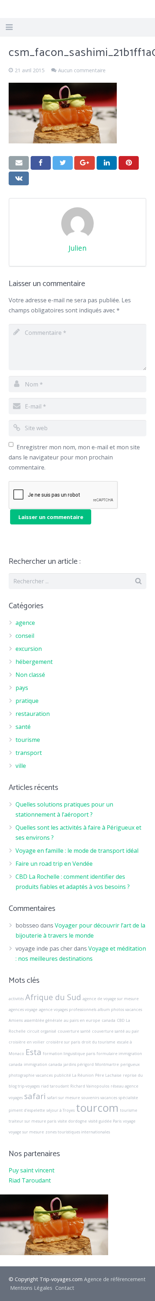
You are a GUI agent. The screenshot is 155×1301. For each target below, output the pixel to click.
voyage (129, 1121)
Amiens (16, 1020)
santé (23, 727)
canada (108, 1020)
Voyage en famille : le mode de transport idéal (76, 851)
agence (25, 623)
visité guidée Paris (104, 1121)
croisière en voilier (27, 1042)
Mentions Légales (31, 1287)
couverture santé (74, 1031)
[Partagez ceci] (41, 163)
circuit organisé (41, 1031)
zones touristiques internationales (77, 1131)
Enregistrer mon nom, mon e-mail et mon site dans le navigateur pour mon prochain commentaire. (74, 457)
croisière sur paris (63, 1042)
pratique (27, 701)
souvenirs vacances (99, 1097)
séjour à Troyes (60, 1110)
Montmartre (107, 1064)
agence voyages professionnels (67, 1009)
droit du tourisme (98, 1042)
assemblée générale (43, 1020)
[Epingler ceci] (129, 163)
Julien (77, 248)
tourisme (27, 740)
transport (28, 753)
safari (35, 1096)
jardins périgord (78, 1064)
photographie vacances (31, 1075)
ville (20, 766)
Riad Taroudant (30, 1180)
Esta (33, 1052)
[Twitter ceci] (63, 163)
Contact (64, 1287)
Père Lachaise (108, 1075)
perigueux (130, 1064)
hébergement (34, 662)
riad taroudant (55, 1086)
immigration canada (43, 1064)
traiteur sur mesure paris (32, 1121)
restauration (32, 714)
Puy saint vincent (31, 1170)
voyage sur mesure (26, 1131)
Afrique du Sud (53, 997)
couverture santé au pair (115, 1031)
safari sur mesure (63, 1097)
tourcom (97, 1108)
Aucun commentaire (82, 70)
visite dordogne (72, 1121)
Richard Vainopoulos (89, 1086)
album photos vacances (120, 1009)
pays (21, 688)
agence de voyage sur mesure (111, 998)
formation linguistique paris (69, 1053)
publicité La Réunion (74, 1075)
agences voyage (23, 1009)
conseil (24, 636)
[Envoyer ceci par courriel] (19, 163)
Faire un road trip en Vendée (54, 864)
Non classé (30, 675)
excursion (28, 649)
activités (16, 998)
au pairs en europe (82, 1020)
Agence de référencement (115, 1279)
